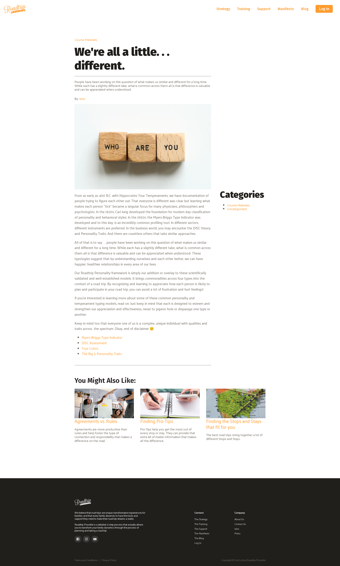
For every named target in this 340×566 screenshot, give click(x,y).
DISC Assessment (94, 343)
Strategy (223, 9)
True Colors (90, 348)
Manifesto (286, 9)
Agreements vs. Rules (96, 421)
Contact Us (240, 524)
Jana (82, 98)
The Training (200, 524)
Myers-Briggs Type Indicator (102, 337)
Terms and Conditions (86, 560)
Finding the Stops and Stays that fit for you (233, 424)
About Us (239, 519)
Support (264, 9)
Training (243, 9)
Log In (324, 9)
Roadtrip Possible (255, 560)
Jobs (236, 528)
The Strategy (201, 519)
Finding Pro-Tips (156, 421)
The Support (200, 528)
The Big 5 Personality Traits (102, 354)
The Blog (199, 538)
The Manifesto (201, 533)
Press (237, 533)
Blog (304, 9)
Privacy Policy (109, 560)
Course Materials (86, 39)
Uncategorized (237, 209)
